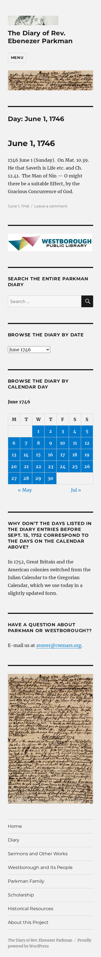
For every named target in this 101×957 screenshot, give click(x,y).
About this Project (28, 922)
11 (75, 443)
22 (38, 466)
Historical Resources (30, 908)
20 (14, 466)
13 (14, 454)
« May (25, 490)
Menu (17, 57)
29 (38, 478)
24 (63, 466)
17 (62, 454)
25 (75, 466)
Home (15, 826)
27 (14, 478)
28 (26, 478)
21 (26, 466)
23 (50, 466)
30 (50, 478)
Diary (13, 840)
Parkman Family (26, 881)
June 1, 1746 (31, 143)
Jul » (76, 490)
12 (87, 443)
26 (87, 466)
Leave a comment (50, 206)
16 (50, 454)
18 (74, 454)
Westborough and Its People (40, 867)
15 (38, 454)
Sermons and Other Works (38, 853)
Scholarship (21, 895)
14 (26, 454)
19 (86, 454)
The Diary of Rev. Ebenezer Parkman (40, 37)
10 (62, 443)
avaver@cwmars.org (58, 645)
